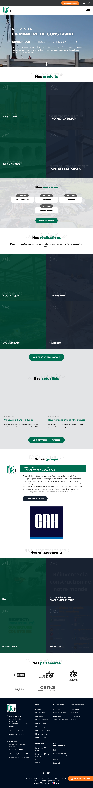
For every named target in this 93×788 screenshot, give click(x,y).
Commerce (75, 716)
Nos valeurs (57, 759)
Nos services (40, 716)
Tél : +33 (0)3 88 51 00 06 (18, 754)
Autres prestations (60, 720)
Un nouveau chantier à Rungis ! (19, 420)
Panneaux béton (59, 713)
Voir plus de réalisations (46, 357)
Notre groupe (40, 727)
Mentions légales (41, 781)
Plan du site (54, 781)
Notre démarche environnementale (60, 754)
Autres (73, 720)
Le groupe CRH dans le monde (41, 749)
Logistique (75, 709)
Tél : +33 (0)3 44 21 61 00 (18, 731)
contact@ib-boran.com (18, 734)
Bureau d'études (22, 199)
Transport (70, 199)
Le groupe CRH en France (42, 755)
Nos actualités (82, 779)
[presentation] (2, 403)
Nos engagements (42, 730)
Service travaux (46, 209)
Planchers (57, 716)
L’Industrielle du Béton (41, 761)
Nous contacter (70, 3)
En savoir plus (46, 220)
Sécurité (56, 763)
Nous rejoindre (41, 734)
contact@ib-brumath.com (19, 757)
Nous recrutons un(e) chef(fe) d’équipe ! (67, 420)
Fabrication (46, 199)
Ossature (56, 709)
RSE (54, 750)
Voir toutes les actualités (46, 440)
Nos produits (40, 713)
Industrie (74, 713)
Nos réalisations (41, 720)
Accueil (38, 709)
